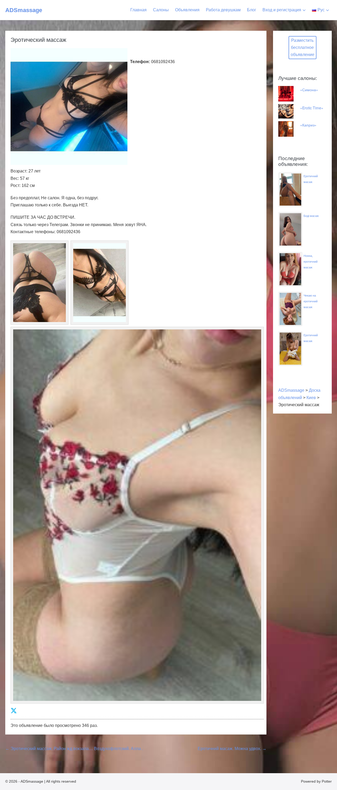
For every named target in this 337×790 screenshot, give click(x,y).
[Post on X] (14, 710)
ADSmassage (23, 10)
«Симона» (309, 89)
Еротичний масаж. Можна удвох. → (232, 748)
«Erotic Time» (311, 107)
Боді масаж (311, 215)
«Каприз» (308, 125)
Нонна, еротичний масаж (311, 261)
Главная (138, 10)
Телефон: (140, 61)
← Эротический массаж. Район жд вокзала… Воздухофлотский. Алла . (74, 748)
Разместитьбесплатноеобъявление (302, 47)
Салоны (161, 10)
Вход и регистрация (281, 10)
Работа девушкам (223, 10)
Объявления (187, 10)
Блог (251, 10)
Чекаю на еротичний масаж (311, 301)
